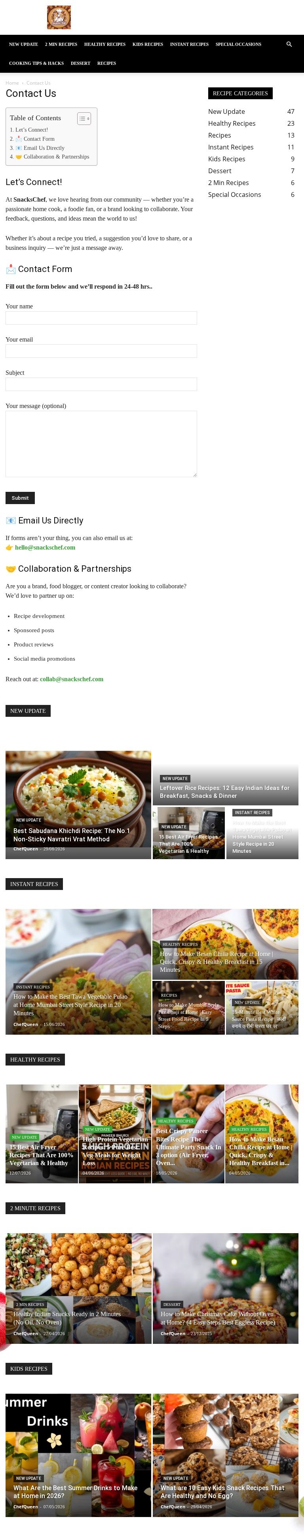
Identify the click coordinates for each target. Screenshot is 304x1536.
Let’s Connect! (31, 130)
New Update (23, 44)
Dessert (80, 63)
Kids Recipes (148, 44)
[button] (288, 44)
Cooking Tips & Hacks (36, 63)
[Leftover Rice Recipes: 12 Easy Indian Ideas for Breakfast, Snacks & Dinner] (225, 770)
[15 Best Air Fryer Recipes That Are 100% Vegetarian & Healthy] (189, 833)
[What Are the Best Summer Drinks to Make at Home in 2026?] (78, 1455)
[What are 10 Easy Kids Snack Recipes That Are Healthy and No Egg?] (225, 1455)
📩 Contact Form (35, 139)
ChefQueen (25, 1024)
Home (12, 82)
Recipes (106, 63)
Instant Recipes (189, 44)
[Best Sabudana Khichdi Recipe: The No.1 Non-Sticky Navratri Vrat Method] (78, 797)
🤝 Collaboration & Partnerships (52, 157)
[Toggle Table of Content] (80, 118)
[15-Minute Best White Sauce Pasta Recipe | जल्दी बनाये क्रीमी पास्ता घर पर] (262, 1008)
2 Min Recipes (61, 44)
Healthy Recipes (104, 44)
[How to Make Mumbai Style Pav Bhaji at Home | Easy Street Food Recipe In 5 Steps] (188, 1008)
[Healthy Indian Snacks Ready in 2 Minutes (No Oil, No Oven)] (79, 1296)
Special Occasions (238, 44)
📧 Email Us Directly (40, 148)
